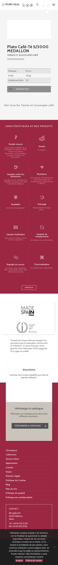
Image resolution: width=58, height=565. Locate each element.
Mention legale (13, 476)
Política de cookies (34, 560)
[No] (54, 547)
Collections (11, 454)
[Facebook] (23, 5)
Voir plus (29, 288)
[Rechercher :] (37, 4)
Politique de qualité (15, 493)
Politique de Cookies (16, 480)
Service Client (12, 459)
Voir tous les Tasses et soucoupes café (29, 105)
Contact (9, 467)
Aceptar (19, 560)
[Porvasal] (11, 4)
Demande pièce (22, 89)
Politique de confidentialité (19, 497)
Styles (9, 472)
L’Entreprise (11, 450)
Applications (12, 463)
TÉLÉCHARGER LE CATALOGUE (27, 425)
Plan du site (11, 489)
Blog (8, 484)
